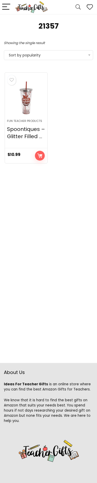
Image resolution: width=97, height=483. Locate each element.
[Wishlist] (90, 7)
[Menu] (6, 7)
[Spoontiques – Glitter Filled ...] (26, 98)
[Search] (78, 7)
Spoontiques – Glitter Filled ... (26, 133)
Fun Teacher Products (24, 121)
